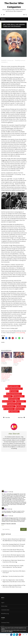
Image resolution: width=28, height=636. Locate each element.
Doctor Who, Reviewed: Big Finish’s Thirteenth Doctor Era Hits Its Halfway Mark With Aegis (14, 545)
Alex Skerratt (22, 60)
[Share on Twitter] (14, 634)
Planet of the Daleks (8, 401)
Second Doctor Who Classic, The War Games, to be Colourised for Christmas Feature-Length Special (6, 376)
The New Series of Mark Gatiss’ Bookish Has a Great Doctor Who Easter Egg (14, 561)
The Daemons (21, 406)
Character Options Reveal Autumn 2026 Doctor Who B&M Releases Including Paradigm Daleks (14, 539)
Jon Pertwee (8, 396)
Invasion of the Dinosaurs (14, 393)
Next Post (20, 417)
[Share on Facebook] (11, 634)
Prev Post (7, 417)
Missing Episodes (19, 396)
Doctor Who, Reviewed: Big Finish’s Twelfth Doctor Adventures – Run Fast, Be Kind (13, 566)
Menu (3, 19)
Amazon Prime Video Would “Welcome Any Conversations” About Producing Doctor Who (14, 550)
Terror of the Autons (9, 406)
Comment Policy (5, 622)
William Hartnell (14, 411)
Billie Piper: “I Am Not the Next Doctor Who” (13, 576)
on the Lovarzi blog (20, 332)
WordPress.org (5, 613)
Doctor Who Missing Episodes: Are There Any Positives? (6, 360)
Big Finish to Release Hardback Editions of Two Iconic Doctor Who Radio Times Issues (14, 586)
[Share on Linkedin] (17, 634)
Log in (2, 602)
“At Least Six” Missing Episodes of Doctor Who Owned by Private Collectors (18, 360)
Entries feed (4, 606)
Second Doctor (20, 401)
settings (10, 631)
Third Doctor (20, 409)
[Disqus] (14, 472)
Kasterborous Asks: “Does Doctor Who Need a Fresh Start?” (14, 571)
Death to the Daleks (14, 386)
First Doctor (14, 391)
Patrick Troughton (14, 398)
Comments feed (5, 610)
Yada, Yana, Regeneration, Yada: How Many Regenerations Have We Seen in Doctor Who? (14, 580)
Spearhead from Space (14, 403)
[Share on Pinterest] (20, 634)
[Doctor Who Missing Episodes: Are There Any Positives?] (6, 355)
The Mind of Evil (9, 409)
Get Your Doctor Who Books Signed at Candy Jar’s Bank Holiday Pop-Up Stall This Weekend (14, 555)
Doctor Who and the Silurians (14, 388)
